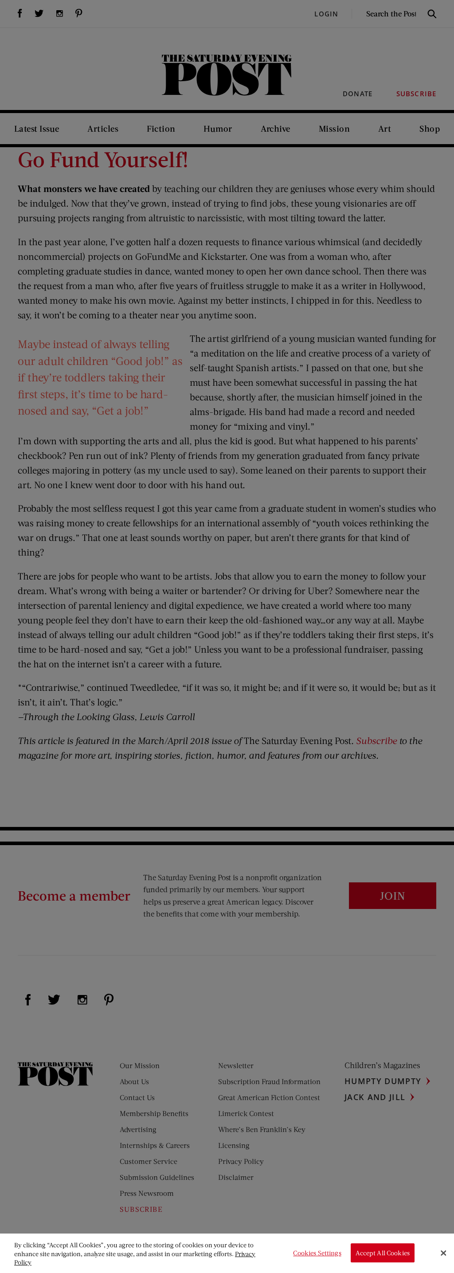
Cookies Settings (317, 1253)
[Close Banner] (443, 1253)
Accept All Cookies (383, 1253)
